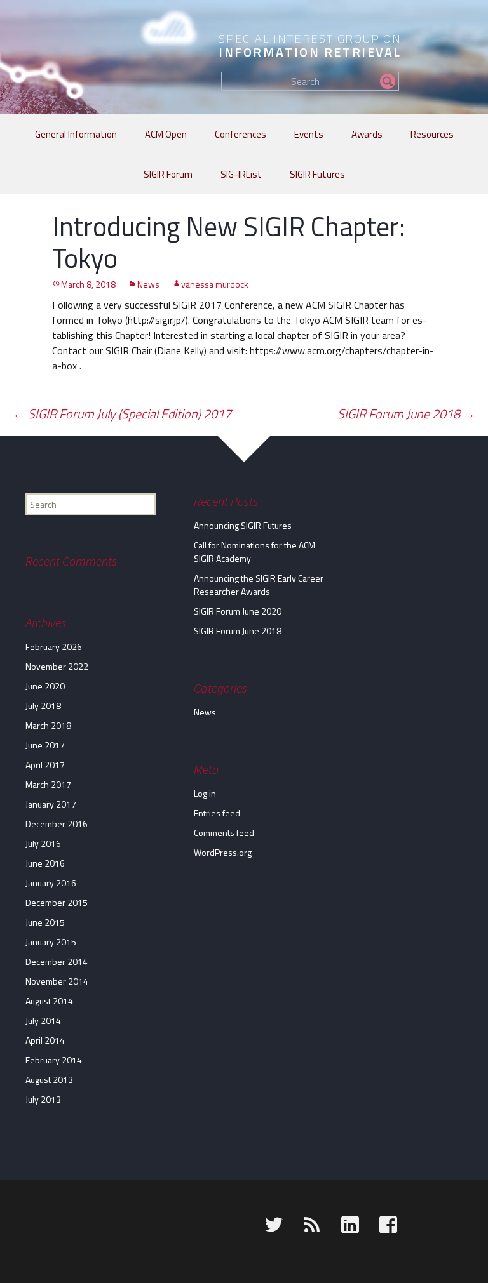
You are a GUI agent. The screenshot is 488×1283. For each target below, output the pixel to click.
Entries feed (217, 813)
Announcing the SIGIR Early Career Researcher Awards (258, 584)
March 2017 (48, 784)
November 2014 (56, 981)
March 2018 (48, 725)
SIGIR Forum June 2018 (406, 413)
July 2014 (43, 1020)
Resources (432, 134)
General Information (76, 134)
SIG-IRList (241, 174)
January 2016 (50, 882)
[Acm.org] (17, 1226)
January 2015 (50, 941)
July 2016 (43, 843)
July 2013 (43, 1099)
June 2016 (45, 863)
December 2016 (56, 823)
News (148, 284)
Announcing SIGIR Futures (243, 525)
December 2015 (56, 902)
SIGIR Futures (317, 174)
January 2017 (50, 804)
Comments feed (224, 832)
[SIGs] (61, 1226)
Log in (205, 793)
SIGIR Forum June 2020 (237, 611)
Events (308, 134)
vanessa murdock (214, 284)
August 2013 (49, 1079)
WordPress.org (223, 852)
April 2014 (45, 1040)
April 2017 (45, 764)
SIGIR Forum (168, 174)
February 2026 (53, 646)
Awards (367, 134)
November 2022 (56, 666)
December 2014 (56, 961)
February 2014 (53, 1060)
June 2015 (45, 922)
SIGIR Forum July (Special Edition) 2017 (122, 413)
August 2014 (49, 1000)
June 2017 (45, 745)
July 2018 (43, 705)
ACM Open (166, 134)
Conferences (240, 134)
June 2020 (45, 686)
